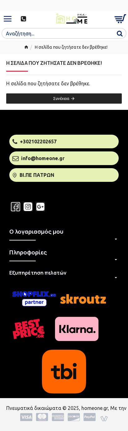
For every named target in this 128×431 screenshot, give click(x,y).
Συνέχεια (61, 98)
